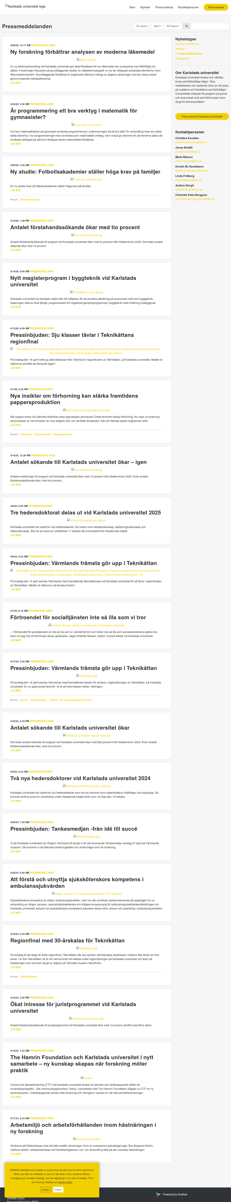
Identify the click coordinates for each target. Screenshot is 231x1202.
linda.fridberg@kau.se (188, 180)
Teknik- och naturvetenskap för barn (70, 700)
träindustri (26, 434)
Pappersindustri (62, 434)
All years (141, 26)
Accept (45, 1189)
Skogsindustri (43, 434)
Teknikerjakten (38, 700)
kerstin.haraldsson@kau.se (191, 170)
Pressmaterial (164, 7)
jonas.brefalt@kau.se (188, 151)
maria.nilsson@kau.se (188, 161)
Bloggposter (182, 58)
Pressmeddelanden (189, 53)
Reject (58, 1189)
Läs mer (15, 82)
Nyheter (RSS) (16, 1198)
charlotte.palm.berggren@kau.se (194, 199)
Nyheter (145, 7)
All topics (172, 26)
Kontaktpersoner (188, 7)
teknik (24, 700)
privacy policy (65, 1182)
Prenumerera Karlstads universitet (202, 116)
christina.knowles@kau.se (191, 142)
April (156, 26)
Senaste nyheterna (186, 44)
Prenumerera (216, 7)
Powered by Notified (175, 1194)
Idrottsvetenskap (30, 199)
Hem (132, 7)
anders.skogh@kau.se (188, 189)
